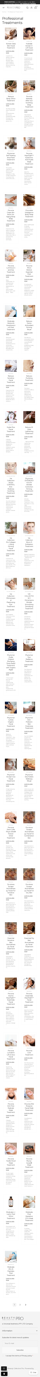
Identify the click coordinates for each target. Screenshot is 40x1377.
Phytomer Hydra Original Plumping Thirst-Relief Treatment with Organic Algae (11, 662)
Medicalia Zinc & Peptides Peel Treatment (11, 1271)
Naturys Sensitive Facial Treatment (11, 379)
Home (4, 12)
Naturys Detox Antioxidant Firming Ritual (29, 325)
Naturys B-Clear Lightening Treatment (29, 430)
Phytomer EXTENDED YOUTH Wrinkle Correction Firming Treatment (29, 485)
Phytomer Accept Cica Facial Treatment (10, 778)
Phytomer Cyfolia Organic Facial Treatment (11, 722)
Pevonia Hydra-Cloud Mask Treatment (10, 1162)
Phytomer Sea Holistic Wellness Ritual (29, 778)
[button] (3, 7)
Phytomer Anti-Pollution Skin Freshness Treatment (29, 723)
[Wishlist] (4, 1368)
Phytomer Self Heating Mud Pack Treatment (10, 157)
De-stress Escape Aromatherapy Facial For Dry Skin (29, 888)
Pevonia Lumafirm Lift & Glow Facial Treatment (11, 1055)
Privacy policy (27, 1356)
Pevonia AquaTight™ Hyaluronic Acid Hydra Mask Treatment (29, 159)
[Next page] (25, 1304)
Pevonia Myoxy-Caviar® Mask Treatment (29, 1163)
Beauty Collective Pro (16, 1368)
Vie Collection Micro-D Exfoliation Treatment (29, 542)
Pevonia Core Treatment (29, 1053)
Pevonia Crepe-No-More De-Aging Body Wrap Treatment (10, 215)
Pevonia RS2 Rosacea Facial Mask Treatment (29, 1107)
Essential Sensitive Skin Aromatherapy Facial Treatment (10, 943)
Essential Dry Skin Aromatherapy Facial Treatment (29, 942)
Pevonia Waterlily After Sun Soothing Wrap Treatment (29, 102)
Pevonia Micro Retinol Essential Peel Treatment (29, 271)
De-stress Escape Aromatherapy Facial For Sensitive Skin (10, 889)
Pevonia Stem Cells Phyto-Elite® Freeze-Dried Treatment (11, 833)
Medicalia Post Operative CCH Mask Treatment (29, 1216)
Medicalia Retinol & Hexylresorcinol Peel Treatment (10, 325)
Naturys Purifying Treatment (29, 378)
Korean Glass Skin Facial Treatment (11, 46)
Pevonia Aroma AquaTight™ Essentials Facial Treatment (10, 999)
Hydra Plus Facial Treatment (11, 429)
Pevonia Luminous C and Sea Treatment (10, 269)
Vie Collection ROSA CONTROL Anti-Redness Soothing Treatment (11, 486)
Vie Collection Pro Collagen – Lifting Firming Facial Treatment (11, 544)
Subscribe (20, 1350)
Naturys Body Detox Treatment (10, 99)
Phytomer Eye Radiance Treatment (29, 658)
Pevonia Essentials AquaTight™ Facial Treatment (29, 998)
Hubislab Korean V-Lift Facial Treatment (29, 47)
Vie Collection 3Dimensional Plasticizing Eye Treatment (10, 600)
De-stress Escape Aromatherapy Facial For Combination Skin (29, 833)
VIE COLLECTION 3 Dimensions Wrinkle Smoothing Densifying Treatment (29, 601)
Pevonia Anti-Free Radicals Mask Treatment (11, 1108)
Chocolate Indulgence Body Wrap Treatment (29, 213)
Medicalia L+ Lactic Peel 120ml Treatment (10, 1215)
